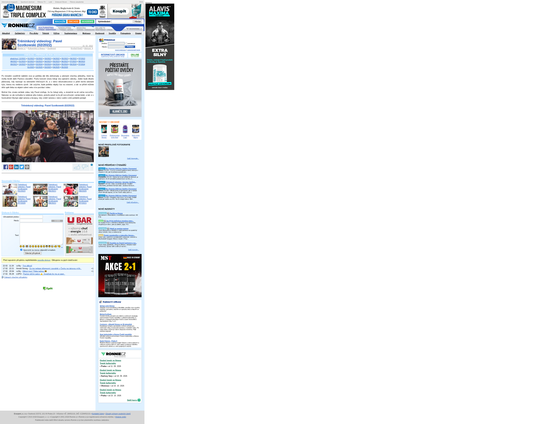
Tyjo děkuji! (27, 266)
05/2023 (56, 61)
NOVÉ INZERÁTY (106, 209)
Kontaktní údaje (98, 414)
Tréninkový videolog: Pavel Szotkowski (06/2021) (54, 188)
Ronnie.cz (21, 48)
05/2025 (64, 67)
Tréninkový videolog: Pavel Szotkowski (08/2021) (54, 200)
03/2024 (47, 64)
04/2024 (56, 64)
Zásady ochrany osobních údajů (118, 414)
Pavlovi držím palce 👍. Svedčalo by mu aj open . (44, 274)
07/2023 (73, 61)
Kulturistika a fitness (36, 48)
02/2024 (39, 64)
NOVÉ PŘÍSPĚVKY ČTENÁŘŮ (112, 165)
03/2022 (47, 59)
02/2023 (30, 61)
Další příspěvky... (133, 202)
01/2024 (30, 64)
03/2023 (39, 61)
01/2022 (31, 59)
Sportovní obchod (27, 2)
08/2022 (13, 61)
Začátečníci (20, 33)
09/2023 (13, 64)
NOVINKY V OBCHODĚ (109, 122)
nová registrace (120, 50)
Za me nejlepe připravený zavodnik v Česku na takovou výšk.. (55, 268)
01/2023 (22, 61)
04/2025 (56, 67)
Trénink (45, 33)
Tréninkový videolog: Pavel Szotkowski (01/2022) (24, 188)
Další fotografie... (133, 158)
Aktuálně (6, 33)
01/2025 (30, 67)
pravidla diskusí (44, 260)
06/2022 (73, 59)
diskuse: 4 (88, 48)
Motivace (86, 33)
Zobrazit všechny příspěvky (15, 277)
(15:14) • (118, 177)
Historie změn (120, 417)
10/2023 (22, 64)
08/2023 (81, 61)
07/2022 (81, 59)
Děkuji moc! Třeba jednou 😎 (35, 271)
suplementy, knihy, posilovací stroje (113, 55)
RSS (141, 2)
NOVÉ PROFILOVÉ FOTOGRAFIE (114, 144)
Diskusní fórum (61, 2)
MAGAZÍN (60, 21)
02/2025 (39, 67)
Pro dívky (34, 33)
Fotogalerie (126, 33)
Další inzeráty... (133, 250)
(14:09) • (117, 197)
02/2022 (39, 59)
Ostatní (138, 33)
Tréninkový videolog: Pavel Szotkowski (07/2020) (24, 200)
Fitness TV (41, 2)
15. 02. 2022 (88, 46)
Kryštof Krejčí (76, 48)
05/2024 (64, 64)
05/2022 (64, 59)
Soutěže (112, 33)
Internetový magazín (10, 2)
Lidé (50, 2)
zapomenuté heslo (133, 50)
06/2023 (64, 61)
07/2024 (81, 64)
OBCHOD (73, 21)
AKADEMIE (87, 21)
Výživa (56, 33)
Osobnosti (51, 48)
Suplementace (70, 33)
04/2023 (47, 61)
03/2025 (47, 67)
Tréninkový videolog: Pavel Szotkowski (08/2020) (85, 188)
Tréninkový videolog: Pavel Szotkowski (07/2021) (85, 200)
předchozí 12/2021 (18, 59)
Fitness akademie (77, 2)
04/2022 (56, 59)
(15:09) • (117, 190)
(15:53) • (118, 170)
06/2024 (73, 64)
